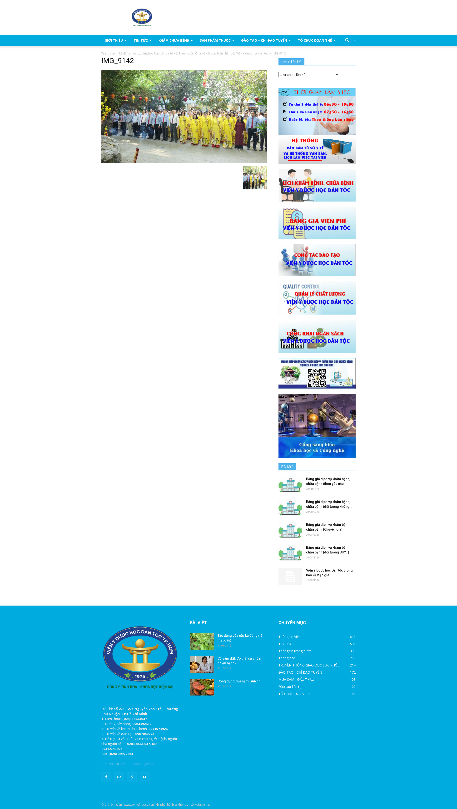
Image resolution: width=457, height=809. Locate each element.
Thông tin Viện (289, 636)
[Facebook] (106, 777)
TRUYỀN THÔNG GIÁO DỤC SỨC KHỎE (308, 665)
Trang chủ (108, 53)
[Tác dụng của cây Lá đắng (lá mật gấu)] (202, 641)
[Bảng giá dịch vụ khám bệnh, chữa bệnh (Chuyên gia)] (290, 530)
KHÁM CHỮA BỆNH (174, 40)
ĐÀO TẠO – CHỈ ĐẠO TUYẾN (264, 40)
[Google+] (119, 777)
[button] (348, 40)
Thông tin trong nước (294, 651)
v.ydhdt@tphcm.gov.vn (137, 763)
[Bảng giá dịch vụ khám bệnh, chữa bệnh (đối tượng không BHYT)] (290, 507)
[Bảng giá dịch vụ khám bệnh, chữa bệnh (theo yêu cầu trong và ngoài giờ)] (290, 485)
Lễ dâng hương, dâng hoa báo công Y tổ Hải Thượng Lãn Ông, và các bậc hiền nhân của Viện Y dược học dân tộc (193, 53)
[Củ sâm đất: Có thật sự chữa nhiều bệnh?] (202, 664)
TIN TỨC (141, 40)
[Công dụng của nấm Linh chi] (202, 687)
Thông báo (286, 658)
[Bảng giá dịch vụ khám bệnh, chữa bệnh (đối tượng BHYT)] (290, 553)
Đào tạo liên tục (290, 686)
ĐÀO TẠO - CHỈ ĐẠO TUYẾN (300, 672)
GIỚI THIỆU (114, 40)
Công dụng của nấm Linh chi (239, 681)
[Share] (132, 777)
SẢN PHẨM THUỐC (215, 40)
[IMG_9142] (184, 116)
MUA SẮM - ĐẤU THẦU (296, 679)
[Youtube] (144, 777)
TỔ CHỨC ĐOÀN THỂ (315, 40)
